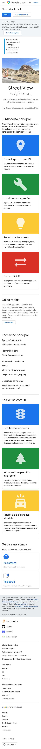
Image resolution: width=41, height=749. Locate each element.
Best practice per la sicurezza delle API (15, 655)
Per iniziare (8, 322)
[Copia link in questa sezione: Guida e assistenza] (30, 544)
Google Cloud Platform (9, 723)
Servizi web (6, 679)
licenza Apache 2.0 (21, 604)
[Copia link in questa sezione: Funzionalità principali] (34, 119)
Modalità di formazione (13, 370)
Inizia (6, 15)
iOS (3, 672)
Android (4, 668)
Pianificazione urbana (16, 428)
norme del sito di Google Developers (26, 606)
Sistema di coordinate (13, 361)
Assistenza (9, 563)
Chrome (4, 716)
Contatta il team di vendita (11, 692)
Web (3, 675)
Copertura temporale (13, 381)
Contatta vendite (21, 15)
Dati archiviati (12, 276)
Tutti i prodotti (6, 730)
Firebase (5, 719)
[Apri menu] (3, 2)
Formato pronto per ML (17, 159)
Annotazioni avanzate (16, 237)
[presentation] (20, 119)
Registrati (9, 581)
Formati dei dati (10, 351)
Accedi (35, 2)
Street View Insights (12, 9)
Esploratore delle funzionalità (12, 652)
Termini (4, 739)
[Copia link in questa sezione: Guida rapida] (22, 300)
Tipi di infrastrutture (12, 340)
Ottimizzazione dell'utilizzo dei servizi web (16, 659)
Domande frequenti (8, 649)
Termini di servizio (8, 699)
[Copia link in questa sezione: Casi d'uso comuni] (29, 400)
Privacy (11, 739)
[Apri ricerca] (30, 2)
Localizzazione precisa (17, 198)
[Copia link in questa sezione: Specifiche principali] (32, 335)
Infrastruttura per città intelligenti (17, 474)
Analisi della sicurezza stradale (17, 516)
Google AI (5, 726)
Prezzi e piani (6, 688)
